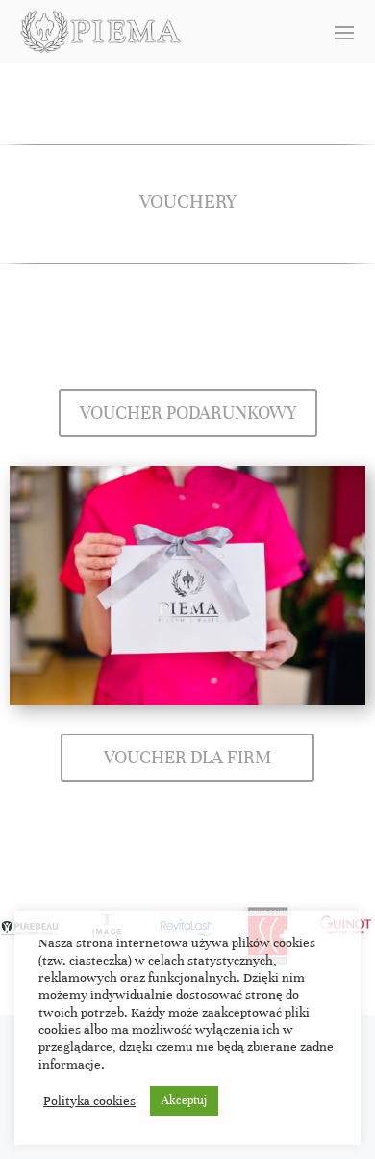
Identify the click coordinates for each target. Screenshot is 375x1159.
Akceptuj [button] (184, 1100)
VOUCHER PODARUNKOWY (188, 412)
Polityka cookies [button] (89, 1101)
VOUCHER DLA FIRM (187, 757)
